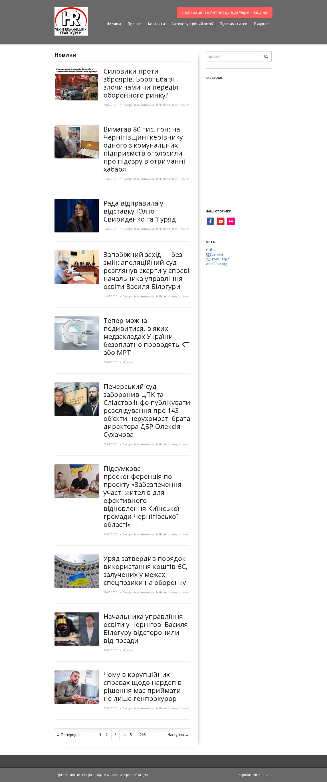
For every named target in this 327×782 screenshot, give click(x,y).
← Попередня (68, 734)
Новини (114, 23)
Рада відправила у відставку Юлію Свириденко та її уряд (139, 211)
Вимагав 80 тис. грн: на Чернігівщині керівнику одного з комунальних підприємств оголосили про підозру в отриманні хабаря (144, 149)
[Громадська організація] (71, 21)
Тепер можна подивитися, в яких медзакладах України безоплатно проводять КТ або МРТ (146, 336)
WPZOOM (265, 775)
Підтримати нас (233, 23)
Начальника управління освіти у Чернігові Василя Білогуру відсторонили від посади (145, 628)
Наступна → (178, 734)
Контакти (156, 23)
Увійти (211, 250)
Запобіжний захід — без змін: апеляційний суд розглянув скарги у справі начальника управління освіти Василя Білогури (146, 270)
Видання (261, 23)
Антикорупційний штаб (192, 23)
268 (143, 734)
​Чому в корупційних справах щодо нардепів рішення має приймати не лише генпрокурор (142, 686)
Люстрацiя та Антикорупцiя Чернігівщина (224, 12)
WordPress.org (216, 264)
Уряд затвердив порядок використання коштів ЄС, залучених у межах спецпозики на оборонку (145, 570)
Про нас (134, 23)
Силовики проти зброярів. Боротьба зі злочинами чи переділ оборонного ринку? (140, 83)
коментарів (217, 259)
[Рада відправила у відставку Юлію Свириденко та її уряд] (76, 215)
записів (214, 254)
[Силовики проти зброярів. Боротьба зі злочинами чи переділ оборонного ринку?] (76, 83)
